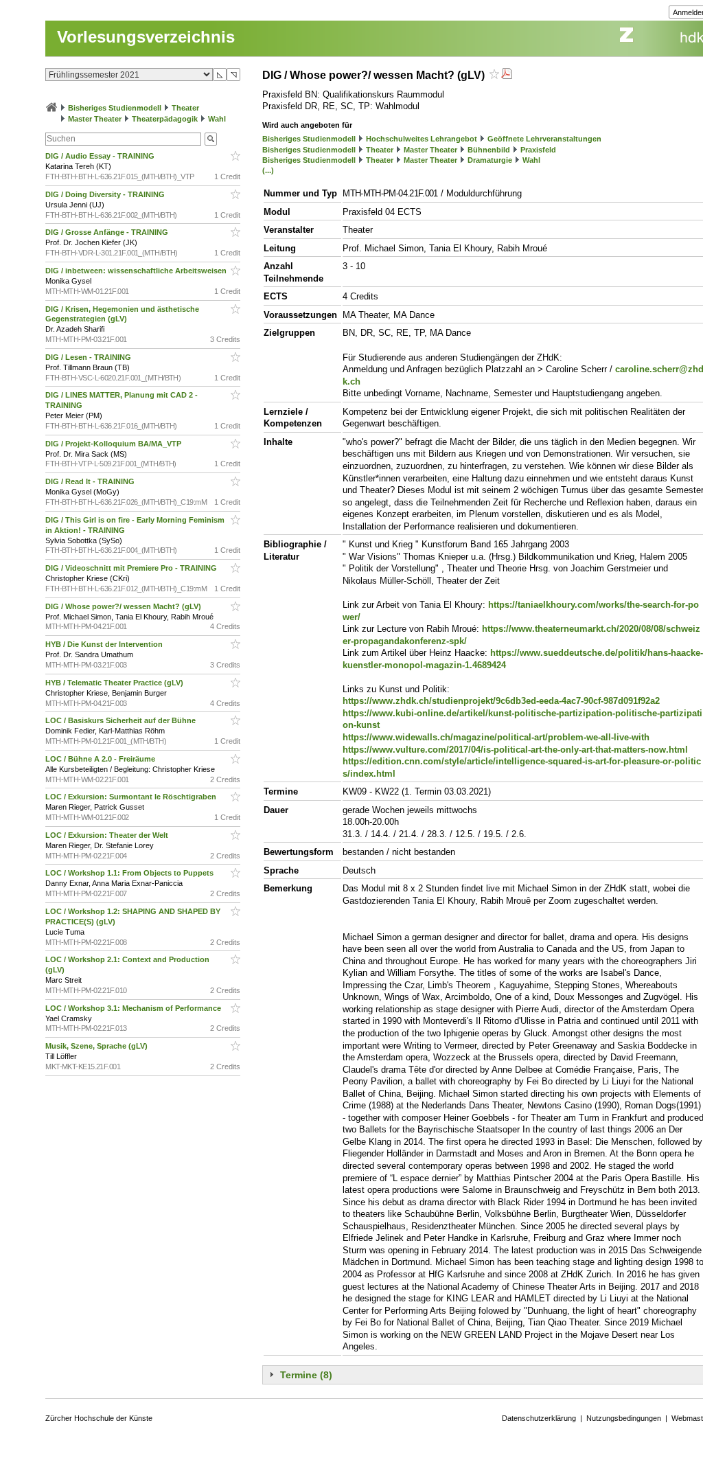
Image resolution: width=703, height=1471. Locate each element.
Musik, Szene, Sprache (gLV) (97, 1046)
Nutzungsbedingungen (623, 1418)
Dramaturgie (490, 160)
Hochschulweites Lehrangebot (421, 139)
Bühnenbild (489, 150)
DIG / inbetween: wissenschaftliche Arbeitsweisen (137, 270)
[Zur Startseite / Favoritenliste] (51, 108)
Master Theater (95, 119)
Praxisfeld (538, 150)
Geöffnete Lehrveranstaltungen (544, 139)
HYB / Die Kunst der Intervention (105, 644)
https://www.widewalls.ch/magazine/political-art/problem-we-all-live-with (496, 737)
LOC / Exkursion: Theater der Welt (107, 835)
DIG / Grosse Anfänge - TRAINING (107, 232)
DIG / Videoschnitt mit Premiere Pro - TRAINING (132, 568)
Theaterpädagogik (165, 119)
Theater (185, 108)
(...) (268, 170)
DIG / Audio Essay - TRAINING (101, 156)
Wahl (217, 119)
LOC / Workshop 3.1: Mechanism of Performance (134, 1008)
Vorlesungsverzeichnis (146, 36)
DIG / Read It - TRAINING (91, 481)
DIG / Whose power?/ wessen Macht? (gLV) (124, 606)
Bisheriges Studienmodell (114, 108)
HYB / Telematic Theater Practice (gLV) (115, 683)
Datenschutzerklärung (539, 1418)
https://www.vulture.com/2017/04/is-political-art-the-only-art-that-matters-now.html (515, 749)
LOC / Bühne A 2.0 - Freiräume (101, 759)
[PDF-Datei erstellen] (506, 75)
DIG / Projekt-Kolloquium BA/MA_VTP (114, 444)
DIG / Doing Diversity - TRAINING (106, 194)
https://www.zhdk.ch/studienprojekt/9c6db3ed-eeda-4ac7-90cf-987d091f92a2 (501, 701)
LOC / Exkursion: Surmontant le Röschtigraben (131, 796)
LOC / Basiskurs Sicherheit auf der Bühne (121, 720)
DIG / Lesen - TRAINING (89, 357)
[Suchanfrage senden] (211, 139)
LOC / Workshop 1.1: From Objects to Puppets (130, 873)
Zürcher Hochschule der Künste (98, 1418)
